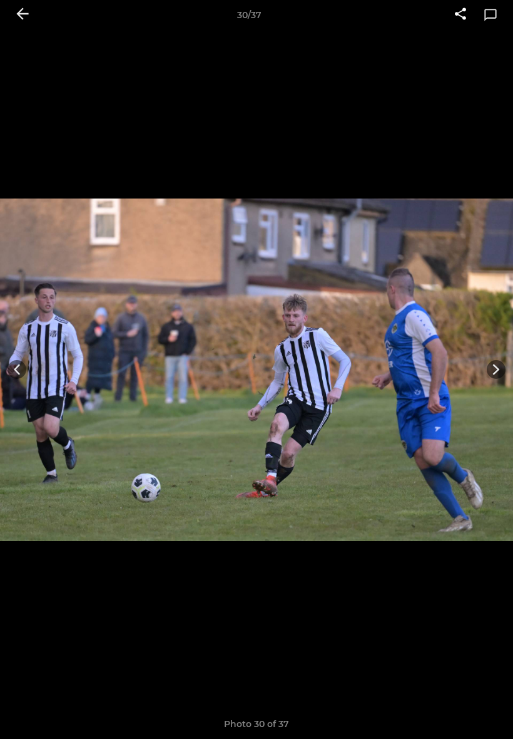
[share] (460, 15)
